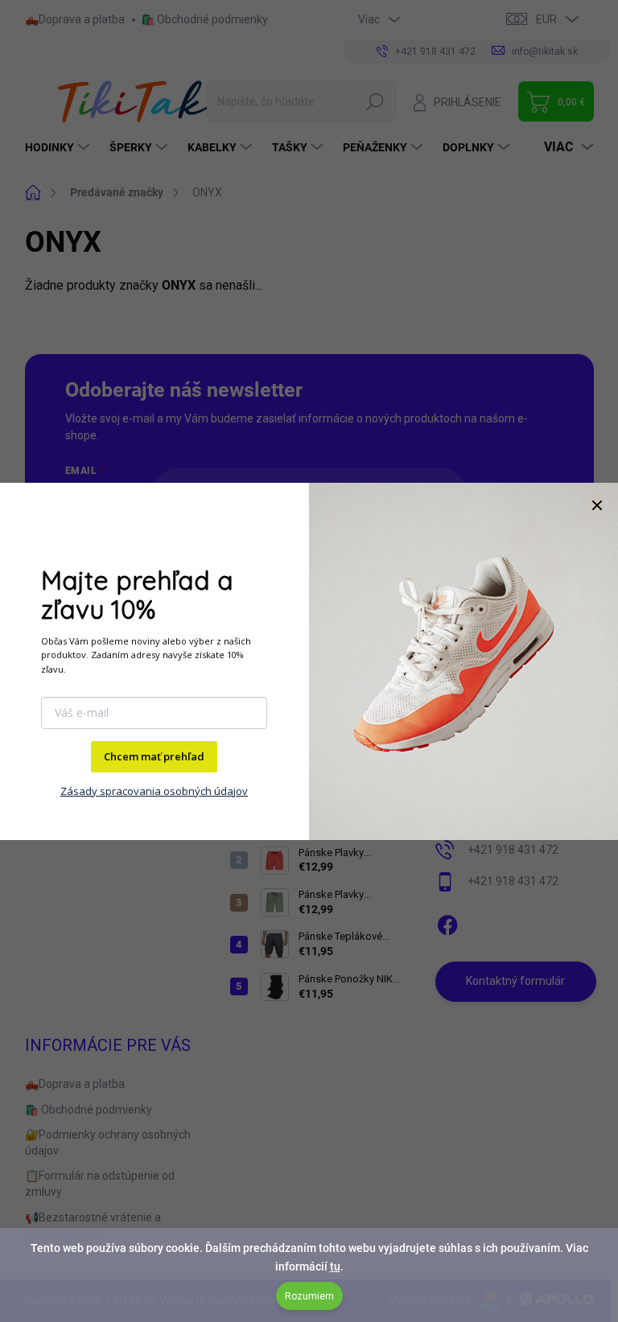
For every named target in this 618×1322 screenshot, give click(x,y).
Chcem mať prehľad (154, 756)
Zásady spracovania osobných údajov (154, 791)
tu (335, 1266)
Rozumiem (309, 1296)
